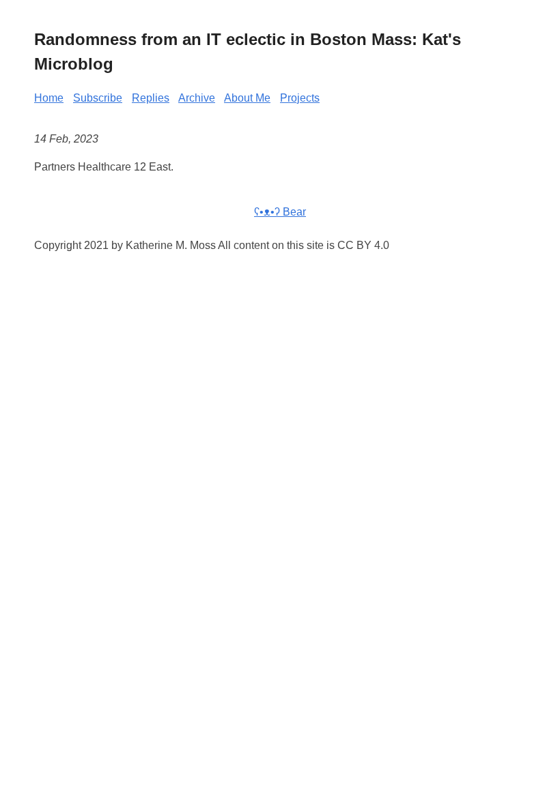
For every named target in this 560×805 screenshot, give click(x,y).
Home (49, 98)
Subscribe (97, 98)
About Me (247, 98)
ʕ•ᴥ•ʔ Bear (280, 212)
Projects (300, 98)
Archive (196, 98)
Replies (150, 98)
